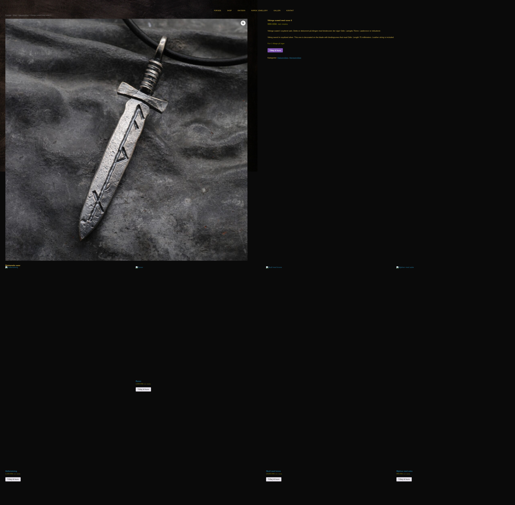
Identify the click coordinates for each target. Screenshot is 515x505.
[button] (243, 23)
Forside (217, 11)
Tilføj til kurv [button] (13, 479)
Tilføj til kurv (275, 50)
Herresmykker (295, 58)
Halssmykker (23, 15)
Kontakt (290, 11)
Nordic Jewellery (259, 11)
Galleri (277, 11)
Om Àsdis (241, 11)
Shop (229, 11)
